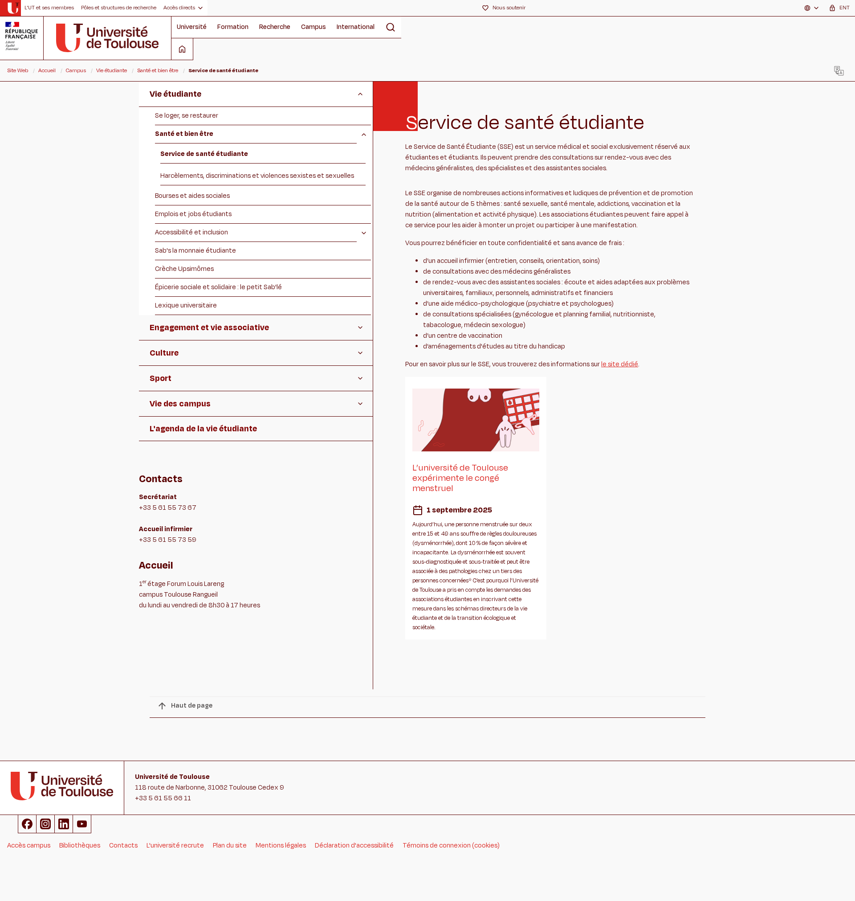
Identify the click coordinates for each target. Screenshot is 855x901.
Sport (160, 378)
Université (192, 27)
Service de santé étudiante (204, 154)
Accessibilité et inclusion (191, 232)
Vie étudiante (111, 70)
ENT (844, 8)
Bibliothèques (79, 845)
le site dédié (619, 364)
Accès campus (28, 845)
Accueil (47, 70)
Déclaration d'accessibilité (354, 845)
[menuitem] (49, 8)
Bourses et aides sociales (192, 196)
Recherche (274, 27)
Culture (164, 353)
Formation (232, 27)
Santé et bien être (157, 70)
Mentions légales (281, 845)
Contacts (123, 845)
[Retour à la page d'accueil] (13, 8)
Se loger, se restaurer (186, 115)
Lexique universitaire (186, 305)
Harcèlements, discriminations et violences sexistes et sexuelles (257, 175)
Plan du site (230, 845)
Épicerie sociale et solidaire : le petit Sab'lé (218, 287)
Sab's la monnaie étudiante (195, 250)
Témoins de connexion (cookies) (451, 845)
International (356, 27)
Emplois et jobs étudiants (193, 214)
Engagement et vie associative (209, 327)
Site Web (17, 70)
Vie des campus (180, 404)
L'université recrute (175, 845)
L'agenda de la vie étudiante (203, 428)
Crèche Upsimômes (184, 269)
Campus (313, 27)
